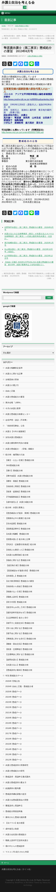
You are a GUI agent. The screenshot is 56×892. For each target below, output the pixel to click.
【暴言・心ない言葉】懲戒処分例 (19, 460)
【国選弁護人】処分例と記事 (17, 539)
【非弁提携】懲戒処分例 (15, 523)
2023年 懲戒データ (13, 702)
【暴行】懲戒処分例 (14, 470)
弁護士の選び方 (12, 385)
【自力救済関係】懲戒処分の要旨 (19, 581)
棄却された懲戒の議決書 (15, 817)
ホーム (6, 863)
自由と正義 (10, 391)
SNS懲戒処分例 (12, 465)
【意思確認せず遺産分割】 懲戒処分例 (22, 570)
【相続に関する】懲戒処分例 (17, 560)
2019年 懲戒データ (13, 723)
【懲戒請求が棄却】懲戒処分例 (18, 670)
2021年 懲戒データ (13, 712)
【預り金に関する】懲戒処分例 (18, 628)
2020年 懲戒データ (13, 718)
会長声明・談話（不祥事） (16, 420)
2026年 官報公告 (12, 681)
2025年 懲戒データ (13, 691)
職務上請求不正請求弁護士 (16, 840)
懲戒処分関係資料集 (14, 811)
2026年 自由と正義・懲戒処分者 (19, 686)
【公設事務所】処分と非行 (16, 618)
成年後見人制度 (12, 829)
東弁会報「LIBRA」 (13, 402)
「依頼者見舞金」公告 (14, 426)
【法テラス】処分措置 (14, 823)
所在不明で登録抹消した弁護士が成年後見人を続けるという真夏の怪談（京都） (41, 38)
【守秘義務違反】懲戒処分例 (17, 497)
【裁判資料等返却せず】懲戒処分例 (20, 612)
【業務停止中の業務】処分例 (17, 518)
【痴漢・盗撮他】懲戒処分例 (17, 491)
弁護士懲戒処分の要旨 (22, 26)
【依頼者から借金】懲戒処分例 (18, 586)
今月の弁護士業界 (13, 408)
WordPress (19, 883)
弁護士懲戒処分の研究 (14, 771)
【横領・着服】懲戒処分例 (16, 481)
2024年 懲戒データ (13, 697)
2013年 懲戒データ (13, 754)
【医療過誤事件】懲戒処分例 (17, 529)
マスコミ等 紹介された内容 (17, 852)
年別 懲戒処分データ (14, 676)
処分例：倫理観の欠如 (14, 454)
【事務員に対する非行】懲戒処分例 (20, 639)
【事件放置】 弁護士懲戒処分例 (19, 476)
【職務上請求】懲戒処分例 (16, 597)
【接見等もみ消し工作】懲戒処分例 (20, 607)
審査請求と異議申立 (14, 806)
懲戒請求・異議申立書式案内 (17, 777)
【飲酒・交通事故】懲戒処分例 (18, 649)
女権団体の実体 (12, 379)
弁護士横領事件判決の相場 (16, 443)
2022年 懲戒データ (13, 707)
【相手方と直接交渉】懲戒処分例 (19, 623)
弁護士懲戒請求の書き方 (15, 782)
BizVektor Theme (32, 883)
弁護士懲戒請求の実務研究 (16, 765)
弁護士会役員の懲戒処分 (15, 834)
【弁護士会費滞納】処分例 (16, 555)
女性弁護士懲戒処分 (14, 437)
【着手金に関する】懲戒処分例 (18, 633)
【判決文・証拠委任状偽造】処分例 (20, 544)
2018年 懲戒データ (13, 728)
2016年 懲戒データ (13, 739)
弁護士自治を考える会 (18, 2)
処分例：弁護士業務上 (14, 507)
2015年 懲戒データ (13, 744)
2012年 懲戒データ (13, 760)
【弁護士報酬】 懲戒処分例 (17, 534)
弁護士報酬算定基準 (14, 368)
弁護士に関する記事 (14, 374)
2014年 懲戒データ (13, 749)
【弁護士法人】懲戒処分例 (16, 665)
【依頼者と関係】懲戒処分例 (17, 486)
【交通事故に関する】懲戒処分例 (19, 654)
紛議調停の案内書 (13, 788)
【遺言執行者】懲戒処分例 (17, 565)
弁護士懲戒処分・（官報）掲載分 (19, 449)
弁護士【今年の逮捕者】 (15, 431)
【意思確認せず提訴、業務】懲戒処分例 (22, 513)
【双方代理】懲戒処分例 (15, 602)
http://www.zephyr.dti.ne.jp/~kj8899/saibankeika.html (29, 99)
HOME (4, 26)
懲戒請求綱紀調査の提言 (15, 794)
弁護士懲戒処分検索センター (17, 414)
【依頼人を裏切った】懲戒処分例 (19, 550)
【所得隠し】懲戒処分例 (15, 576)
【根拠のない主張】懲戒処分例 (18, 591)
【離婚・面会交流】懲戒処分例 (18, 644)
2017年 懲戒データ (13, 733)
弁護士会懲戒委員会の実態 (16, 800)
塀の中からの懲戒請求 (14, 846)
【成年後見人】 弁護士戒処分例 (19, 502)
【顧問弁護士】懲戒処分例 (16, 660)
